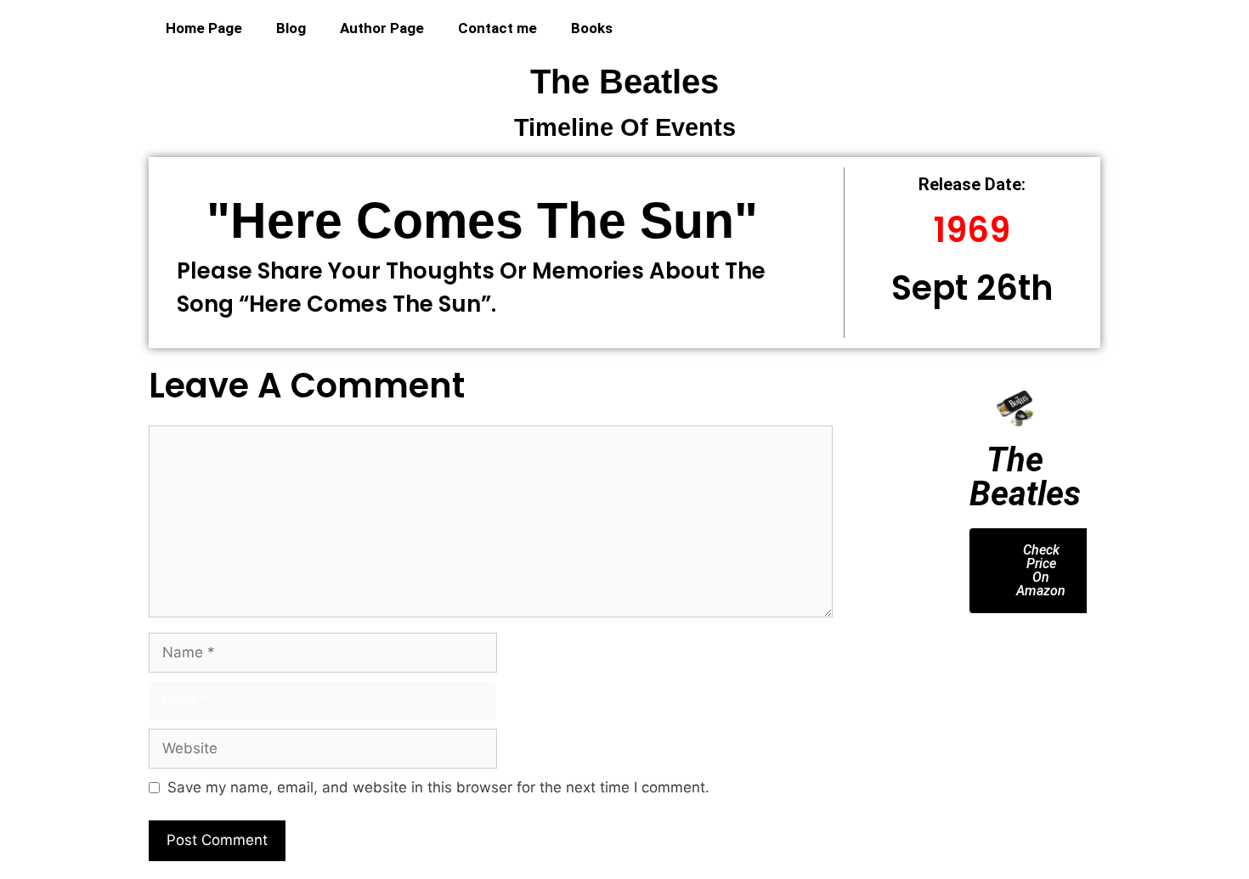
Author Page (382, 28)
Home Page (204, 28)
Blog (291, 28)
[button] (968, 672)
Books (592, 28)
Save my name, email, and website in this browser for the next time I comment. (438, 787)
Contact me (497, 28)
